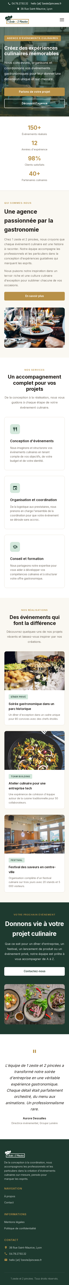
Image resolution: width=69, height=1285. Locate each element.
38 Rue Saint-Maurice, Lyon (36, 8)
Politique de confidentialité (20, 1228)
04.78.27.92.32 (20, 3)
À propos (9, 1196)
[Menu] (62, 20)
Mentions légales (14, 1221)
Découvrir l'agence (34, 103)
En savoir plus (34, 296)
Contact (9, 1202)
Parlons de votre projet (34, 91)
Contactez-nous (34, 971)
